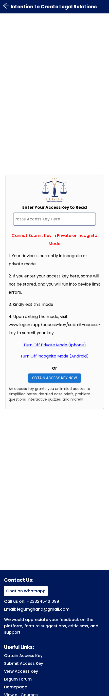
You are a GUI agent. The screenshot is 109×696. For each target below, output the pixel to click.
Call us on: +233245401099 (31, 601)
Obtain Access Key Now (54, 378)
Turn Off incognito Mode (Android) (54, 356)
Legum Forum (18, 679)
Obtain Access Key (23, 656)
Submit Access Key (23, 663)
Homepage (15, 687)
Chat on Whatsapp (26, 591)
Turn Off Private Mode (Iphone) (54, 345)
